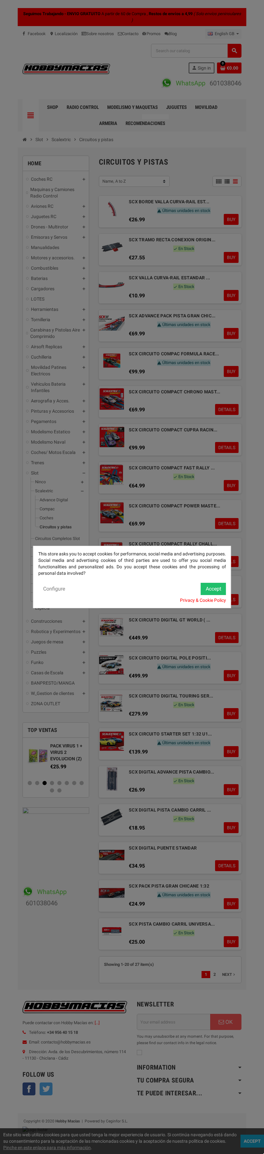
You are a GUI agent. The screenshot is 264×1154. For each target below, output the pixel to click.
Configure (54, 589)
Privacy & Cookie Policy (203, 600)
